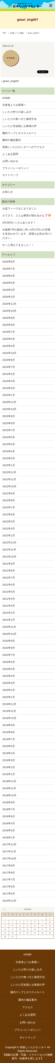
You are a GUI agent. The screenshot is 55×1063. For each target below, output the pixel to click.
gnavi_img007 (11, 81)
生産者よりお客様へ (14, 104)
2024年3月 (8, 388)
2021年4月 (8, 598)
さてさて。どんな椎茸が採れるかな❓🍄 (26, 215)
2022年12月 (9, 472)
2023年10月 (9, 409)
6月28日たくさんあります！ (19, 222)
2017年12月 (9, 844)
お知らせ (7, 191)
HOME (6, 98)
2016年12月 (9, 900)
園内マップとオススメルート (19, 133)
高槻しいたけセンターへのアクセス (23, 147)
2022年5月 (8, 521)
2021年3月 (8, 605)
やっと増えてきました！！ (18, 245)
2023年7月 (8, 430)
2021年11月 (9, 549)
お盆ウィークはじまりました (19, 208)
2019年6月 (8, 746)
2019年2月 (8, 767)
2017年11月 (9, 851)
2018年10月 (9, 795)
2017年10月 (9, 858)
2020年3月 (8, 682)
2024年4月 (8, 381)
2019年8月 (8, 732)
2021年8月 (8, 570)
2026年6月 (8, 275)
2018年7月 (8, 809)
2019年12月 (9, 704)
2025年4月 (8, 345)
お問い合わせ (10, 161)
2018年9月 (8, 802)
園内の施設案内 (11, 140)
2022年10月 (9, 486)
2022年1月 (8, 535)
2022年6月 (8, 514)
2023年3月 (8, 458)
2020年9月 (8, 640)
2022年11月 (9, 479)
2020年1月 (8, 697)
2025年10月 (9, 310)
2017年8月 (8, 872)
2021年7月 (8, 577)
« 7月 (4, 909)
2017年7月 (8, 879)
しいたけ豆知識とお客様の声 (19, 126)
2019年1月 (8, 774)
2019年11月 (9, 711)
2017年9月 (8, 865)
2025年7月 (8, 331)
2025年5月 (8, 338)
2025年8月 (8, 324)
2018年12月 (9, 781)
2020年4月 (8, 675)
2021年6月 (8, 584)
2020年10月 (9, 633)
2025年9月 (8, 317)
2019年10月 (9, 718)
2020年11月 (9, 626)
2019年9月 (8, 725)
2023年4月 (8, 451)
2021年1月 (8, 619)
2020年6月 (8, 661)
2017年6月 (8, 886)
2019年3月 (8, 760)
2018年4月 (8, 823)
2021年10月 (9, 556)
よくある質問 (10, 154)
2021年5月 (8, 591)
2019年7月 (8, 739)
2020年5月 (8, 669)
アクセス (27, 1007)
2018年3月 (8, 830)
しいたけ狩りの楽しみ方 (16, 111)
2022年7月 (8, 507)
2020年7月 (8, 654)
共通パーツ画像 (17, 33)
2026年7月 (8, 268)
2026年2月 (8, 296)
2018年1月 (8, 837)
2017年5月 (8, 893)
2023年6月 (8, 437)
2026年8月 (8, 261)
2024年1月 (8, 395)
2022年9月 (8, 493)
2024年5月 (8, 374)
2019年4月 (8, 753)
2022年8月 (8, 500)
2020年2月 (8, 690)
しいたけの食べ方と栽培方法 (19, 119)
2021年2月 (8, 612)
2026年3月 (8, 289)
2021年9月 (8, 563)
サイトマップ (10, 175)
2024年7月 (8, 366)
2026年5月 (8, 282)
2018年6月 (8, 816)
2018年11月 (9, 788)
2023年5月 (8, 444)
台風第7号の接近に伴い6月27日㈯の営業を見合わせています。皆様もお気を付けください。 (27, 234)
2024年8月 (8, 359)
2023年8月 (8, 423)
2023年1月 (8, 465)
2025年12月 (9, 303)
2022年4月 (8, 528)
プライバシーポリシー (15, 168)
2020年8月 (8, 647)
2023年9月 (8, 416)
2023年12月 (9, 402)
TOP (4, 33)
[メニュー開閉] (50, 5)
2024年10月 (9, 353)
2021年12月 (9, 542)
